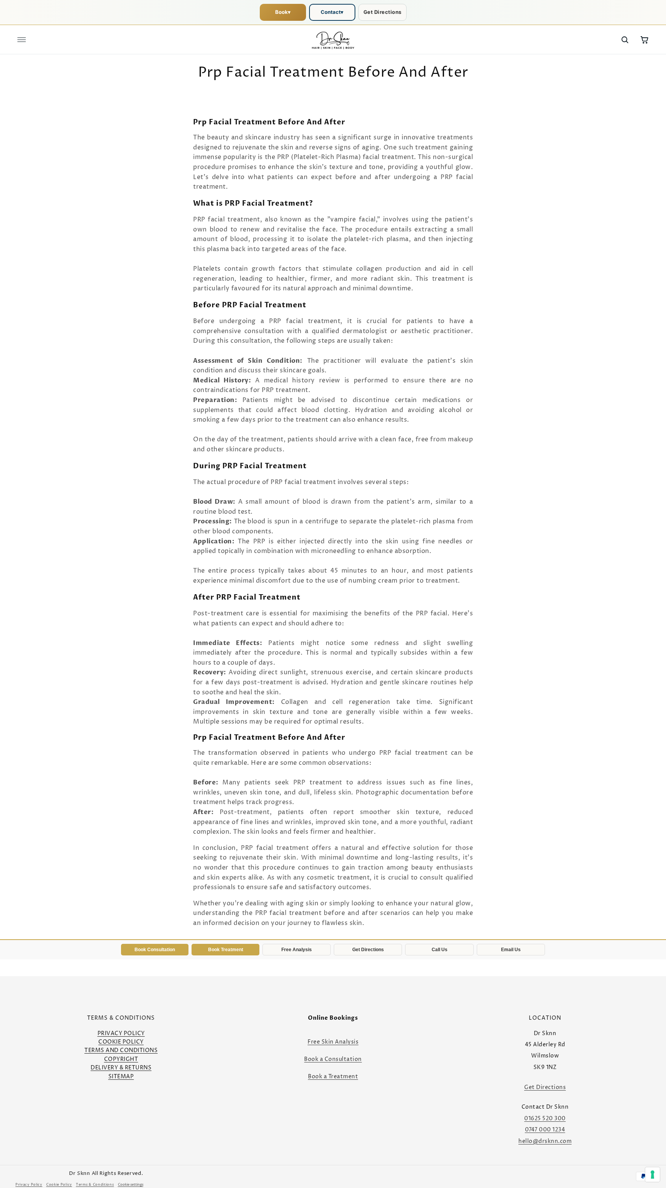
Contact (332, 12)
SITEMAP (121, 1076)
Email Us (511, 949)
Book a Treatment (333, 1076)
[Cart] (644, 39)
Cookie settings (130, 1185)
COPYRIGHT (121, 1059)
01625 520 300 (545, 1118)
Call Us (439, 949)
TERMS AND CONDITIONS (121, 1050)
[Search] (625, 39)
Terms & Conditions (95, 1185)
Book (283, 12)
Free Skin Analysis (333, 1042)
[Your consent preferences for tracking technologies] (652, 1174)
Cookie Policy (59, 1185)
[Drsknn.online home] (333, 40)
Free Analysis (296, 949)
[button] (21, 39)
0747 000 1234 (545, 1129)
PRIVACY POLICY (121, 1033)
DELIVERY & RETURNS (121, 1067)
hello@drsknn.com (545, 1141)
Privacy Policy (28, 1185)
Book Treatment (225, 949)
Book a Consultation (333, 1059)
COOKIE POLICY (121, 1042)
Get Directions (382, 12)
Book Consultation (155, 949)
